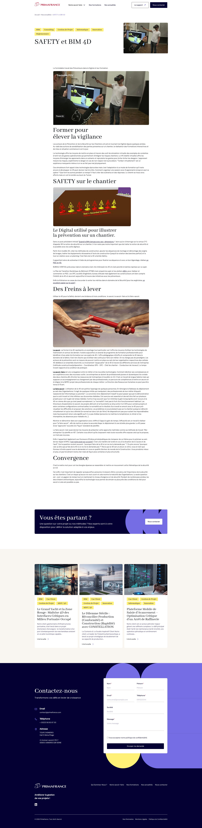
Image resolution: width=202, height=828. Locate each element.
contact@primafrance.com (50, 712)
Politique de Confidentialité (158, 819)
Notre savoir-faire (117, 785)
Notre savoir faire (75, 5)
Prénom (140, 683)
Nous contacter (159, 5)
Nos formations (95, 5)
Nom (109, 683)
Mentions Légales (141, 819)
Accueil (37, 15)
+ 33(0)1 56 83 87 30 (48, 722)
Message (111, 719)
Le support (138, 5)
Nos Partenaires (128, 819)
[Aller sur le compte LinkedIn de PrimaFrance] (36, 804)
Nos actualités (110, 5)
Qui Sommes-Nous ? (99, 785)
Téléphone (141, 695)
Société (110, 707)
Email (109, 695)
